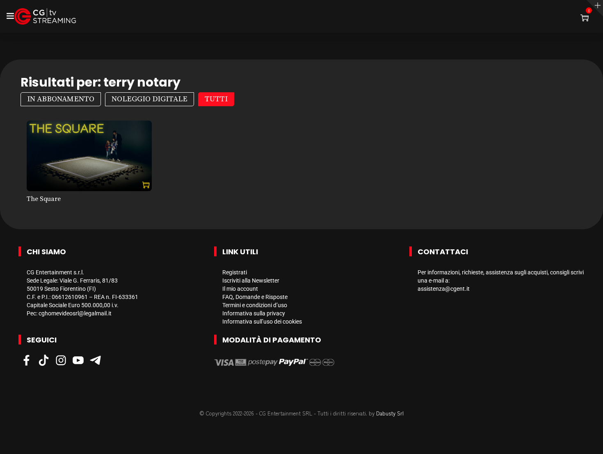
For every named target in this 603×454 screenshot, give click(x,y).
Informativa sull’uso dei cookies (262, 321)
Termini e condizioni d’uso (254, 305)
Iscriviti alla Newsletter (250, 280)
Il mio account (240, 288)
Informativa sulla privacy (253, 313)
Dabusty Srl (390, 413)
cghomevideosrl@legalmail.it (75, 313)
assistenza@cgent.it (444, 288)
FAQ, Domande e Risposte (255, 297)
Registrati (234, 272)
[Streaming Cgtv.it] (45, 16)
